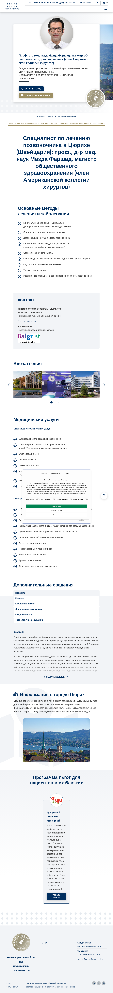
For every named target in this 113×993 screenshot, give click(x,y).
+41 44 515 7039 (32, 89)
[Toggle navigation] (106, 9)
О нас (44, 942)
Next (103, 384)
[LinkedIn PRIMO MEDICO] (94, 983)
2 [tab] (54, 402)
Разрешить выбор (56, 510)
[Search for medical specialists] (104, 495)
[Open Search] (97, 3)
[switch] (53, 499)
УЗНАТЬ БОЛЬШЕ (56, 896)
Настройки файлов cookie (90, 959)
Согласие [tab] (44, 473)
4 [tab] (59, 402)
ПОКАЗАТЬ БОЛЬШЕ (54, 677)
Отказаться (56, 515)
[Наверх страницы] (108, 988)
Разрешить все (56, 506)
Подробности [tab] (55, 473)
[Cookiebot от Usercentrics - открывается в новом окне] (79, 520)
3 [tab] (56, 402)
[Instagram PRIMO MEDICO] (103, 983)
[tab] (56, 593)
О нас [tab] (67, 473)
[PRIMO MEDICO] (12, 6)
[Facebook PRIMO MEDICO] (99, 983)
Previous (10, 384)
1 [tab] (52, 402)
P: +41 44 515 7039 (27, 321)
